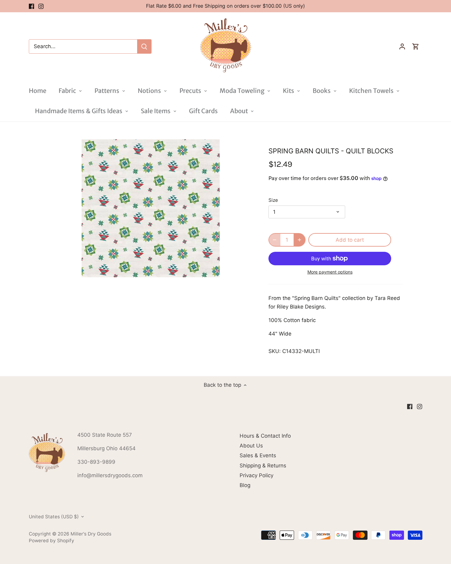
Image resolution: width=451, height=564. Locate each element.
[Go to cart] (415, 46)
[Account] (402, 46)
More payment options (330, 272)
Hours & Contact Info (265, 436)
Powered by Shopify (51, 540)
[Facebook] (31, 6)
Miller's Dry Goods (91, 534)
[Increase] (299, 239)
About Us (251, 446)
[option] (151, 208)
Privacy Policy (256, 475)
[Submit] (144, 46)
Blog (245, 485)
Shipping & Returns (263, 465)
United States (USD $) (54, 517)
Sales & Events (258, 455)
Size (273, 200)
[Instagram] (41, 6)
